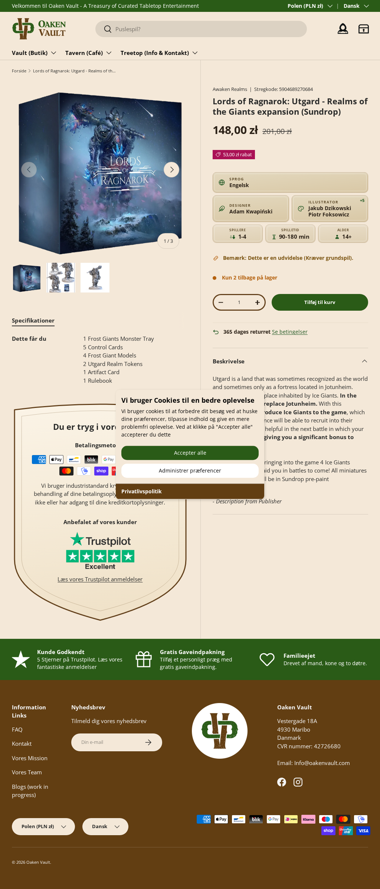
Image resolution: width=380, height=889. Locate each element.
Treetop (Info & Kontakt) (155, 52)
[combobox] (201, 29)
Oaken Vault (38, 862)
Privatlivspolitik (141, 491)
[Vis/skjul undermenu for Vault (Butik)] (53, 52)
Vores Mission (30, 758)
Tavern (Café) (84, 52)
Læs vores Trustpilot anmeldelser (100, 579)
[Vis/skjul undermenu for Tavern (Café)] (108, 52)
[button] (364, 29)
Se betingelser (290, 332)
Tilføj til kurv (319, 302)
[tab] (33, 320)
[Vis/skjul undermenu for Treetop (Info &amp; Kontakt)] (194, 52)
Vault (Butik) (30, 52)
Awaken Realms (230, 89)
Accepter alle (190, 452)
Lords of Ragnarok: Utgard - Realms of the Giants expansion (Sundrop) (75, 70)
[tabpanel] (100, 359)
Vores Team (27, 772)
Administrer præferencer (190, 470)
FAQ (17, 729)
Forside (19, 70)
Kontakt (22, 743)
